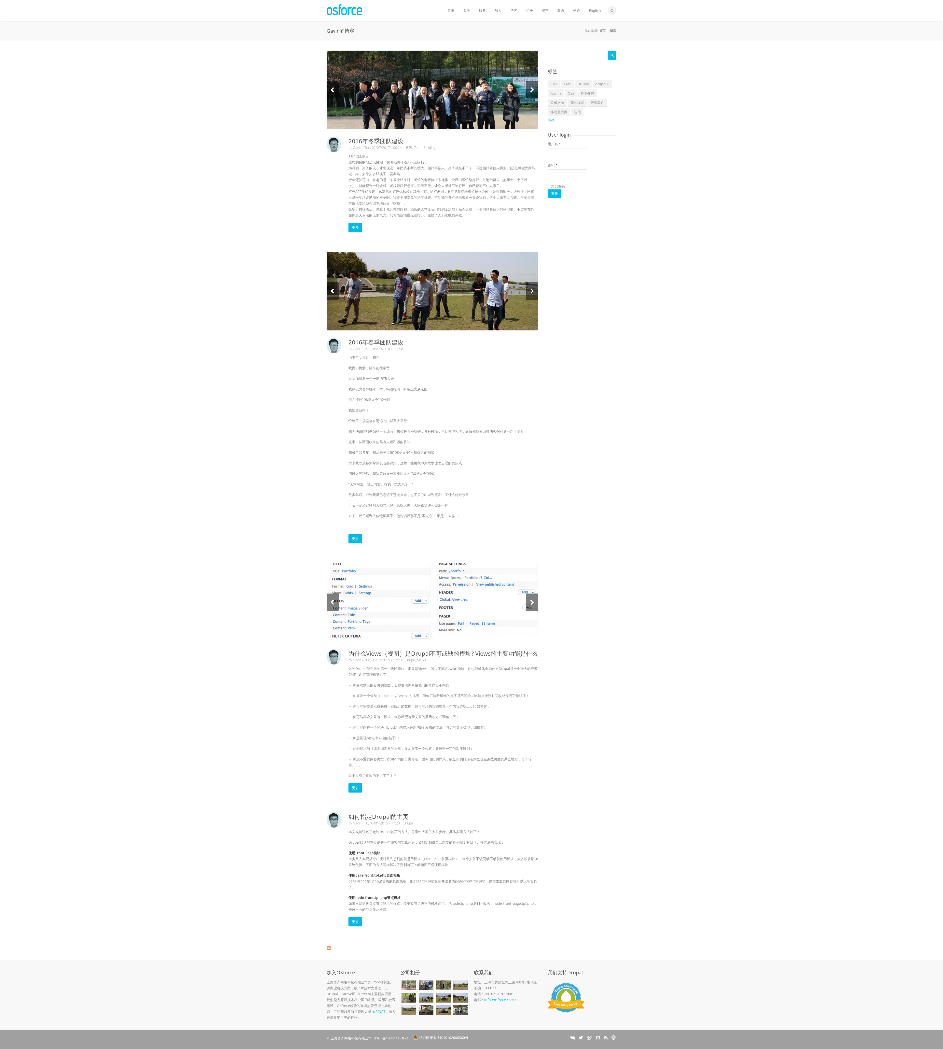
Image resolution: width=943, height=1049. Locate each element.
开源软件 (597, 102)
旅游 (408, 147)
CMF (553, 84)
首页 (450, 10)
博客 (513, 10)
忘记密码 (558, 186)
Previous (333, 90)
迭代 (577, 112)
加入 (498, 10)
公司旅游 (557, 102)
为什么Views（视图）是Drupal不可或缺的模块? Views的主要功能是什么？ (446, 653)
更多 (355, 227)
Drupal (410, 660)
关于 (466, 10)
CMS (567, 84)
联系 (560, 10)
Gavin (357, 147)
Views (421, 660)
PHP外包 (587, 93)
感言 (545, 10)
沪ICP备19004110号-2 (391, 1038)
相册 (529, 10)
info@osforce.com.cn (501, 999)
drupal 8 (602, 84)
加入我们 (378, 1011)
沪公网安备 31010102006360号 (443, 1037)
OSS (571, 93)
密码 (552, 165)
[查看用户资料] (334, 144)
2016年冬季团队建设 (375, 141)
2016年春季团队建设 (375, 342)
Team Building (424, 147)
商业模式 (577, 102)
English (595, 10)
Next (532, 90)
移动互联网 (559, 112)
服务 (482, 10)
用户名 (554, 144)
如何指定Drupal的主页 (378, 816)
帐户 (576, 10)
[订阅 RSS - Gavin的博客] (432, 948)
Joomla (555, 93)
